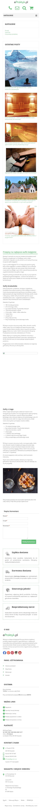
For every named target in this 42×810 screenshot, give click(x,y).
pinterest (12, 652)
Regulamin (8, 707)
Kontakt (7, 675)
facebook (4, 652)
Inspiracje (7, 32)
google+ (8, 652)
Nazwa (5, 516)
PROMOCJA (30, 800)
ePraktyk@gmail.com (11, 759)
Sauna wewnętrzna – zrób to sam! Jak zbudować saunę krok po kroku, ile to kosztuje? (19, 118)
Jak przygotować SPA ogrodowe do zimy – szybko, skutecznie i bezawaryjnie (18, 88)
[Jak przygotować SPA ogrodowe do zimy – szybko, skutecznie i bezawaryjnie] (21, 51)
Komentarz (6, 526)
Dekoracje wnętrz (14, 800)
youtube (19, 652)
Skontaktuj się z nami (31, 805)
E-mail (4, 521)
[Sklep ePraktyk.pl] (21, 2)
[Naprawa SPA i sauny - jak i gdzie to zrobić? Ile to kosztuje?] (21, 149)
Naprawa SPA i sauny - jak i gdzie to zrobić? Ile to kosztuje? (20, 173)
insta (16, 652)
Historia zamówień (10, 666)
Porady (7, 30)
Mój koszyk (8, 672)
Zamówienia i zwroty (18, 805)
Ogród (4, 800)
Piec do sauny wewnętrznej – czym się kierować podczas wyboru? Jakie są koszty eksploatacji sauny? (20, 144)
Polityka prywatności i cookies (13, 716)
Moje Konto (8, 669)
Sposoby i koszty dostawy (12, 710)
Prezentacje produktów (11, 34)
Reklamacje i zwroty (10, 713)
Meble (22, 800)
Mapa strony (8, 805)
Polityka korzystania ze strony (13, 720)
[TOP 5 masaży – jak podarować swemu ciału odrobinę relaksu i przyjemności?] (20, 206)
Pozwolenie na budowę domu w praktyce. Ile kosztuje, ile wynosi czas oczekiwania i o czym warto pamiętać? (20, 201)
